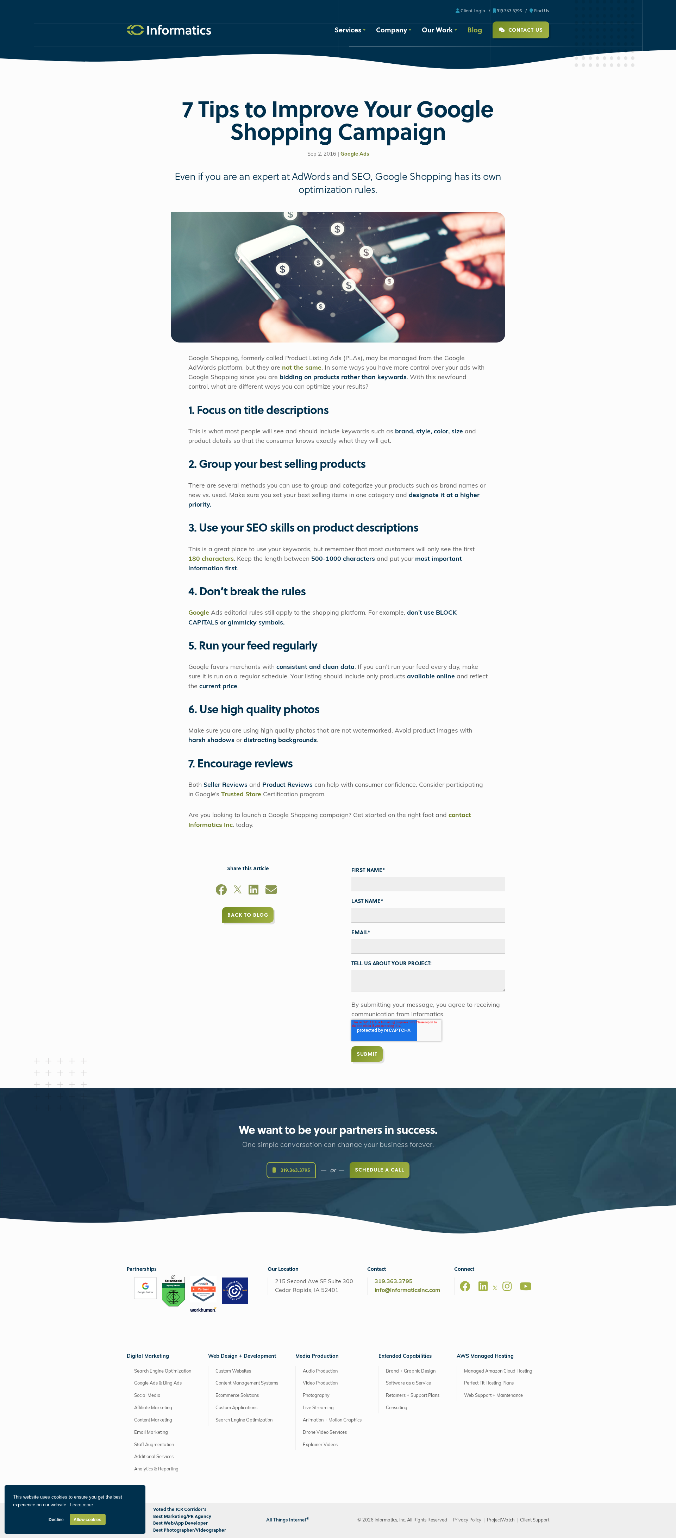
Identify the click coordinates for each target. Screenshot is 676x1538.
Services (347, 29)
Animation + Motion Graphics (332, 1420)
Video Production (320, 1383)
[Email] (271, 891)
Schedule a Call (379, 1169)
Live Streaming (318, 1408)
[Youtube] (525, 1286)
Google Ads (354, 154)
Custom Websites (233, 1371)
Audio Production (320, 1371)
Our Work (437, 29)
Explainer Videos (320, 1444)
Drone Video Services (325, 1432)
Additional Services (154, 1457)
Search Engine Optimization (162, 1371)
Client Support (534, 1520)
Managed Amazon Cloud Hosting (498, 1371)
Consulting (396, 1408)
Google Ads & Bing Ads (158, 1383)
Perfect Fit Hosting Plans (489, 1383)
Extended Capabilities (405, 1356)
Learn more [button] (81, 1504)
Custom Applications (236, 1408)
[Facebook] (221, 891)
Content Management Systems (246, 1383)
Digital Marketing (148, 1356)
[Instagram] (507, 1286)
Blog (475, 29)
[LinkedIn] (253, 891)
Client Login (472, 10)
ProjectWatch (500, 1520)
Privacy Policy (467, 1520)
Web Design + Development (242, 1356)
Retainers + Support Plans (412, 1395)
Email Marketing (151, 1432)
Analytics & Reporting (156, 1469)
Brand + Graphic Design (411, 1371)
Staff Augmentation (154, 1444)
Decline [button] (56, 1519)
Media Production (317, 1356)
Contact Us (525, 29)
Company (391, 29)
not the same (301, 368)
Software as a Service (408, 1383)
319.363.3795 (509, 10)
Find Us (541, 10)
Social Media (147, 1395)
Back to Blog (247, 914)
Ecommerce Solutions (237, 1395)
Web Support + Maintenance (493, 1395)
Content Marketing (153, 1420)
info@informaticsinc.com (407, 1290)
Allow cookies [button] (87, 1519)
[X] (238, 891)
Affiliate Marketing (153, 1408)
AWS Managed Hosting (485, 1356)
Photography (316, 1395)
